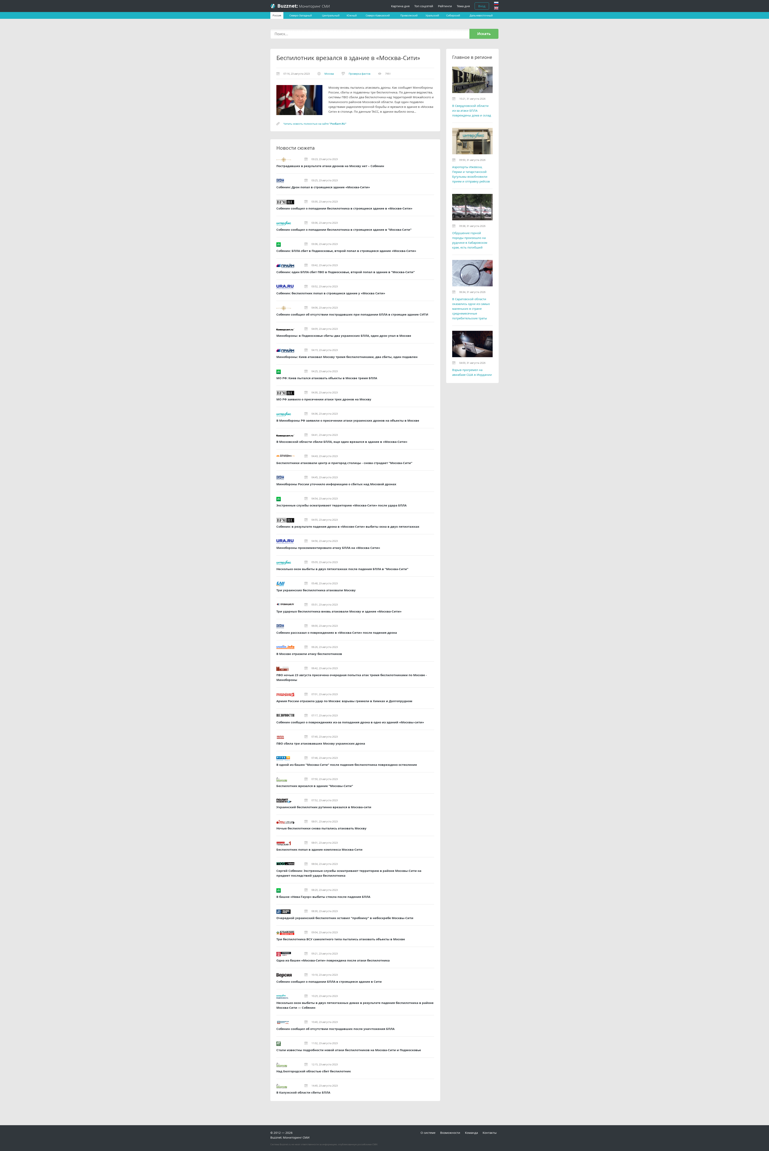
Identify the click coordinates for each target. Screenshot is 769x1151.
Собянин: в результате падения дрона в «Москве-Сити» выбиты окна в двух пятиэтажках (347, 526)
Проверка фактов (359, 73)
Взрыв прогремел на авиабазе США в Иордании (472, 372)
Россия (277, 15)
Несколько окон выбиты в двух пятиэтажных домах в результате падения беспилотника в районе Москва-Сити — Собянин (355, 1005)
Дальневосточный (481, 15)
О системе (428, 1133)
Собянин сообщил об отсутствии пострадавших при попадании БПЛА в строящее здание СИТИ (352, 314)
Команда (471, 1133)
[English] (496, 8)
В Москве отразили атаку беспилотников (309, 654)
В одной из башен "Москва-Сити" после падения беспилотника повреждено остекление (346, 765)
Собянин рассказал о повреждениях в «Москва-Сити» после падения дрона (336, 633)
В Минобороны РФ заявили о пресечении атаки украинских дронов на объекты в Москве (347, 420)
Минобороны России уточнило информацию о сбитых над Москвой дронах (336, 484)
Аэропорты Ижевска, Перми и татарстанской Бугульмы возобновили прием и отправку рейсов (471, 174)
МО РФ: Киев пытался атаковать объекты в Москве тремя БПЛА (326, 378)
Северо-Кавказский (378, 15)
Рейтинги (445, 6)
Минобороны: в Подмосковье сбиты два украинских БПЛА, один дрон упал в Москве (343, 336)
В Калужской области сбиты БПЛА (303, 1092)
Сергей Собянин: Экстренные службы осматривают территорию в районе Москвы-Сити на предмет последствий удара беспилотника (348, 873)
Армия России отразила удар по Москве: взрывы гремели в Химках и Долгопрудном (344, 701)
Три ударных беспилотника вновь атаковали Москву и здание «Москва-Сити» (339, 611)
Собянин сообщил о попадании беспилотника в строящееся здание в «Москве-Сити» (344, 208)
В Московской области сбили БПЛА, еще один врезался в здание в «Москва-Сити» (341, 442)
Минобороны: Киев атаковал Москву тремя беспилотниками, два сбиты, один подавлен (347, 357)
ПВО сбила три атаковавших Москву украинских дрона (320, 743)
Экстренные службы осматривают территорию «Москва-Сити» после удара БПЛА (341, 505)
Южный (352, 15)
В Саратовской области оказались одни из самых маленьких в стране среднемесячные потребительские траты (471, 308)
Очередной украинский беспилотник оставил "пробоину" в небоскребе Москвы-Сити (344, 918)
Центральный (330, 15)
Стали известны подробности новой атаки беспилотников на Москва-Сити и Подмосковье (348, 1050)
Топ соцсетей (423, 6)
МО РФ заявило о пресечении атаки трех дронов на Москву (323, 399)
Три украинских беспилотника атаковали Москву (316, 590)
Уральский (432, 15)
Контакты (490, 1133)
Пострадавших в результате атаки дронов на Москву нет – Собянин (330, 166)
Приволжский (409, 15)
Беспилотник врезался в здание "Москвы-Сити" (314, 786)
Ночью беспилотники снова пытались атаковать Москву (321, 828)
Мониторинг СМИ (303, 6)
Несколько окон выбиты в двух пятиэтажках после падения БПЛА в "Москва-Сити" (342, 569)
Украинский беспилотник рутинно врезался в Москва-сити (323, 807)
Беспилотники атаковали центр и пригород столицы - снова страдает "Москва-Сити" (344, 463)
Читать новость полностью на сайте (314, 123)
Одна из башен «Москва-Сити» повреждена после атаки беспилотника (333, 960)
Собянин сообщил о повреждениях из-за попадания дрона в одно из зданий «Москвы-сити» (350, 722)
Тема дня (463, 6)
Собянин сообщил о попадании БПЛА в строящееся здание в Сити (329, 982)
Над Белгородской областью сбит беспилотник (313, 1071)
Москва (329, 73)
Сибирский (453, 15)
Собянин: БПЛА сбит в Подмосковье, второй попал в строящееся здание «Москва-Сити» (346, 251)
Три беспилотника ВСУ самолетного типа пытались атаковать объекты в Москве (340, 939)
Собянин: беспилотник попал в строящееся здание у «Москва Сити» (330, 293)
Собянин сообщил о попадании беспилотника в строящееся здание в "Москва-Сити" (344, 230)
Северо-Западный (300, 15)
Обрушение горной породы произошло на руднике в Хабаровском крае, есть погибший (469, 240)
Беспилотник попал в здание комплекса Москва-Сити (319, 849)
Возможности (450, 1133)
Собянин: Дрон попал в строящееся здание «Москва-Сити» (323, 187)
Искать (484, 33)
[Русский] (496, 3)
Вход (481, 6)
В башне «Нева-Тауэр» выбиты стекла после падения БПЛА (323, 897)
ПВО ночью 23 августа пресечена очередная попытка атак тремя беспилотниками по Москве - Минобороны (351, 677)
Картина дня (400, 6)
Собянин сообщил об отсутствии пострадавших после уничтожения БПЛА (335, 1029)
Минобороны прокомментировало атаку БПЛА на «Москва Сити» (328, 548)
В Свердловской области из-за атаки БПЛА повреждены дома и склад (471, 110)
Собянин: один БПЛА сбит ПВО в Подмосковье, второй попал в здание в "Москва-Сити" (345, 272)
